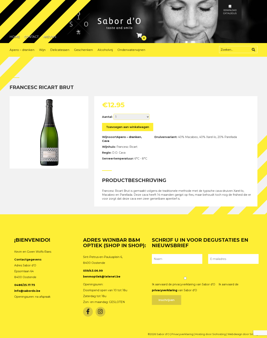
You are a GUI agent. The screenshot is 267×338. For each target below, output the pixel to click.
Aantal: (107, 117)
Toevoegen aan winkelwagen (127, 127)
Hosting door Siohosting (210, 334)
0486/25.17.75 (24, 285)
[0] (139, 36)
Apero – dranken (129, 137)
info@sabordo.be (27, 291)
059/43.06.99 (93, 270)
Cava (105, 141)
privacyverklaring (164, 290)
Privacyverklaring (182, 334)
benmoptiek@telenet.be (101, 276)
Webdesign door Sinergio (244, 334)
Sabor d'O (163, 334)
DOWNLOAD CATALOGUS (230, 12)
